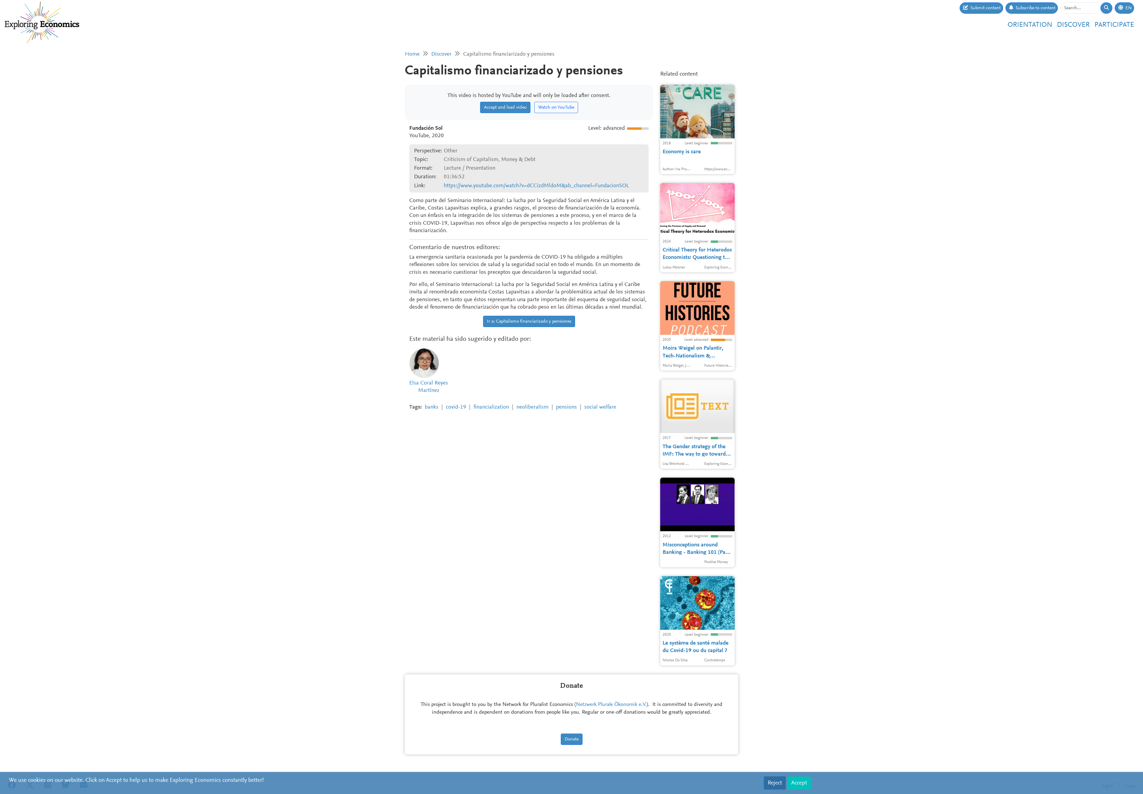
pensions (566, 407)
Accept (799, 783)
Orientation (1030, 25)
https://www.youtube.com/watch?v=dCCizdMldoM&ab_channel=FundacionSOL (536, 186)
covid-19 (456, 407)
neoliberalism (532, 407)
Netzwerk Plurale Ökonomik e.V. (611, 704)
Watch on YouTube (556, 107)
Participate (1114, 25)
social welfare (600, 407)
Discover (1073, 25)
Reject (775, 783)
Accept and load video (505, 107)
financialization (491, 407)
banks (431, 407)
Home (412, 54)
